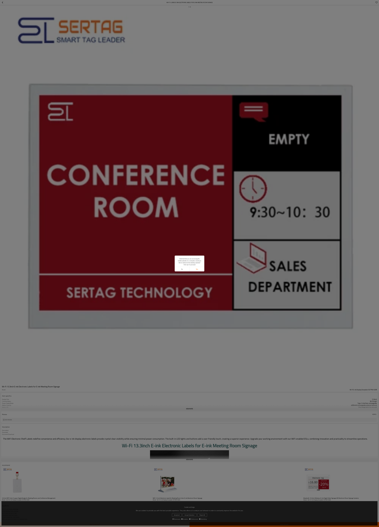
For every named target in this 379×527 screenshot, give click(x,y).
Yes (197, 269)
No (182, 269)
